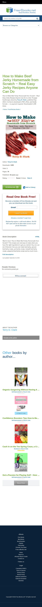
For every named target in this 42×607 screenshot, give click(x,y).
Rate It (29, 178)
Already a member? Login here (21, 218)
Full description (8, 254)
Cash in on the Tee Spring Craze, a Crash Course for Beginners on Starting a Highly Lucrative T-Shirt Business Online (21, 447)
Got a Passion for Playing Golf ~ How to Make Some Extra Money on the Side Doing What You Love (21, 475)
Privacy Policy (21, 572)
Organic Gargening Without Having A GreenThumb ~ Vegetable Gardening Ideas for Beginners (21, 390)
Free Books (21, 537)
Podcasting (21, 545)
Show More (21, 483)
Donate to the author (10, 337)
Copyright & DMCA (21, 568)
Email (13, 207)
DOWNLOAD (11, 187)
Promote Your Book (21, 547)
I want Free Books (21, 213)
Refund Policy (21, 574)
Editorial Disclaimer (21, 578)
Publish (21, 543)
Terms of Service (21, 570)
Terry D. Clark (22, 100)
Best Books (21, 539)
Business (16, 448)
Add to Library (30, 187)
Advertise (21, 580)
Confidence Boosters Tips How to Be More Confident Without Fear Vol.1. (21, 418)
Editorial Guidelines (21, 576)
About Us (21, 554)
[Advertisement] (21, 49)
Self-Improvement (16, 391)
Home (21, 552)
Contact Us (21, 558)
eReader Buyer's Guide (21, 556)
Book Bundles (21, 541)
